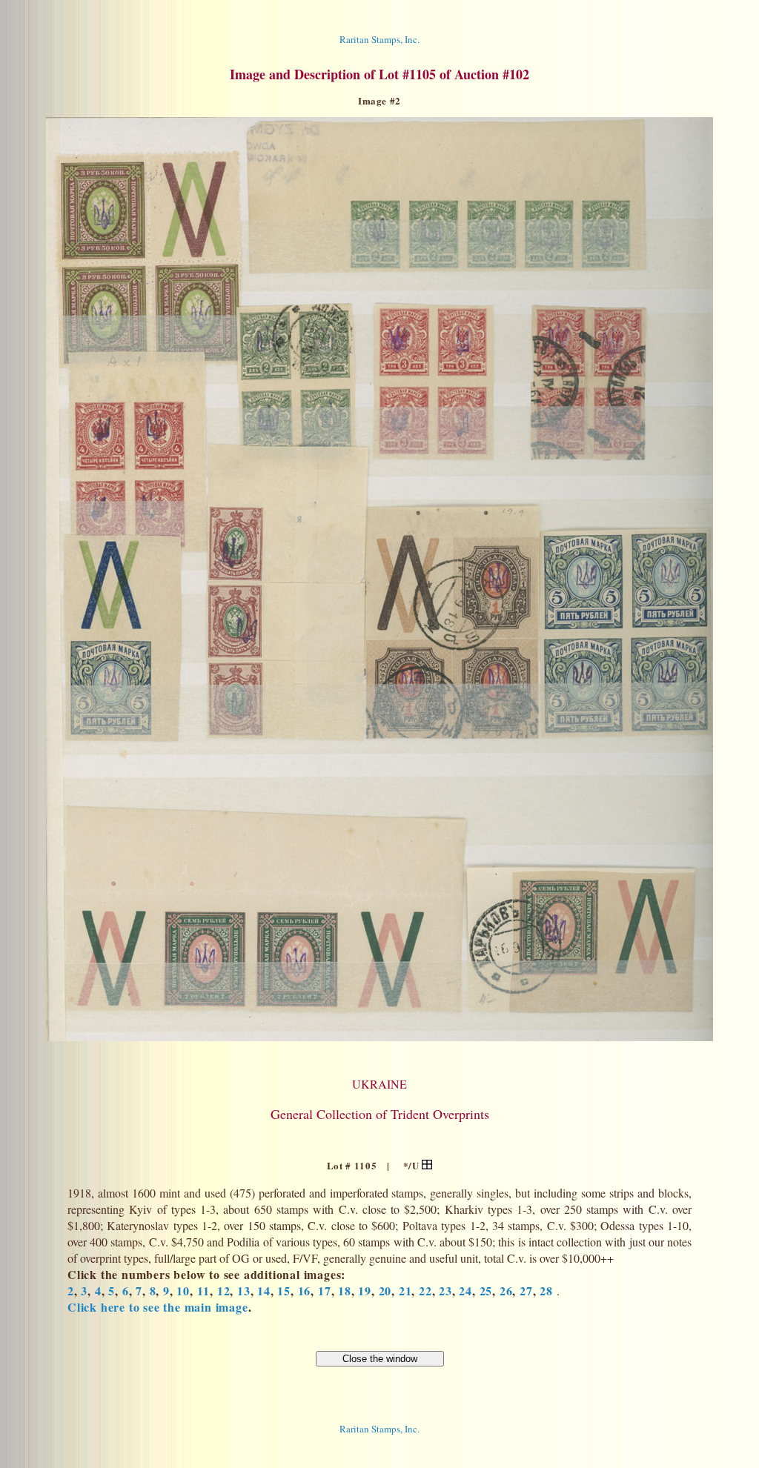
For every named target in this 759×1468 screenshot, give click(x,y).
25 (486, 1290)
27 (526, 1290)
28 (546, 1290)
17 (324, 1290)
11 (204, 1290)
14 (264, 1290)
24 (465, 1290)
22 (425, 1290)
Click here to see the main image (157, 1306)
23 (445, 1290)
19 (364, 1290)
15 (284, 1290)
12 (224, 1290)
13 (244, 1290)
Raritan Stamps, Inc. (379, 39)
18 (344, 1290)
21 (405, 1290)
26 (506, 1290)
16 (304, 1290)
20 (385, 1290)
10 (183, 1290)
